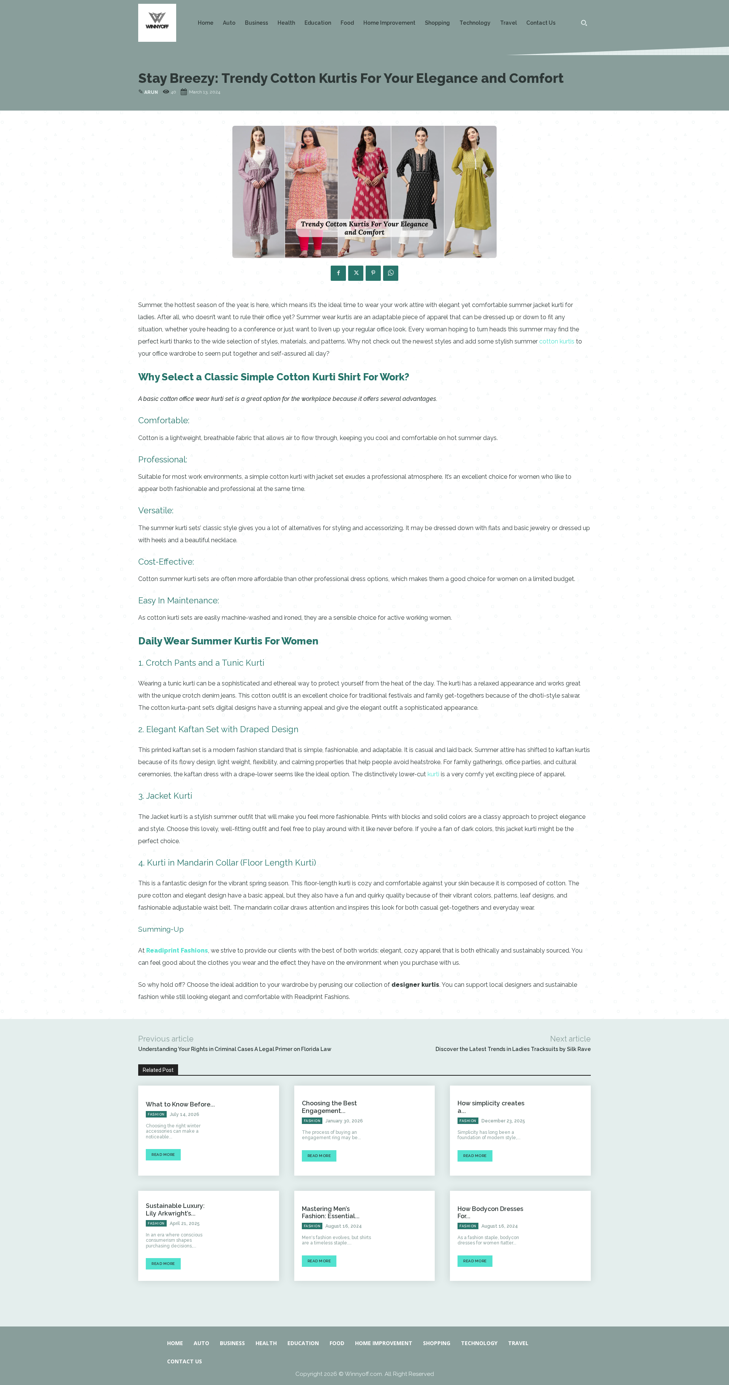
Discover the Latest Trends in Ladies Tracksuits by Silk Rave (513, 1049)
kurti (433, 774)
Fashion (156, 1114)
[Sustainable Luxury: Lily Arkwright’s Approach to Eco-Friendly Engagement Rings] (250, 1236)
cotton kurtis (556, 341)
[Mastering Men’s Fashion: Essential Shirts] (407, 1236)
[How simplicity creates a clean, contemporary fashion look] (563, 1131)
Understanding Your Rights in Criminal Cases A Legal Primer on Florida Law (234, 1049)
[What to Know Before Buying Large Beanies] (250, 1131)
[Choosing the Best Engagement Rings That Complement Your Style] (407, 1131)
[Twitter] (355, 273)
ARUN (151, 92)
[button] (584, 23)
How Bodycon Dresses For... (490, 1212)
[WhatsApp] (390, 273)
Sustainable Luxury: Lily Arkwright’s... (175, 1209)
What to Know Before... (180, 1104)
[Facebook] (338, 273)
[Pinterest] (373, 273)
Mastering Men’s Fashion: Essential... (331, 1212)
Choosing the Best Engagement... (329, 1107)
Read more (163, 1154)
